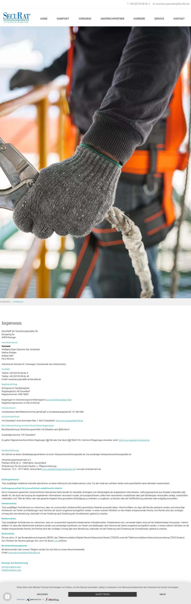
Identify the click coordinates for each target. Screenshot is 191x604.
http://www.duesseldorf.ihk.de (69, 420)
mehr (163, 594)
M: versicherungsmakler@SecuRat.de (171, 4)
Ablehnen (42, 594)
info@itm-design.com (11, 570)
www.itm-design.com (11, 567)
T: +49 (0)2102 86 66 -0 (138, 4)
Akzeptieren (103, 594)
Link (56, 541)
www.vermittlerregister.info (58, 400)
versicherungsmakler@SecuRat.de (24, 552)
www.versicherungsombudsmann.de (58, 469)
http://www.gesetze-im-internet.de (134, 440)
